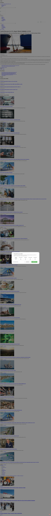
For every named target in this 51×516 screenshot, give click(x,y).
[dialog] (25, 258)
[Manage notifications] (49, 514)
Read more (25, 255)
